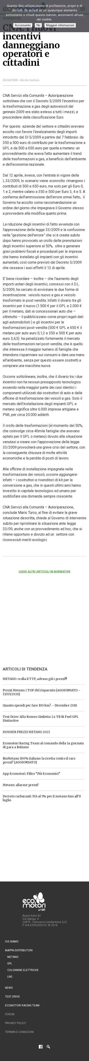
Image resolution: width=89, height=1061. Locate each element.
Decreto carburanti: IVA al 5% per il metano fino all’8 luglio (42, 798)
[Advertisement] (37, 626)
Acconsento (23, 25)
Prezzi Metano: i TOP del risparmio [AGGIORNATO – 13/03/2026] (42, 692)
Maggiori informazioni (60, 25)
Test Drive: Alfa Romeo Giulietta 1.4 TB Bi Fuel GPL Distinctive (41, 719)
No (38, 25)
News (9, 987)
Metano (12, 957)
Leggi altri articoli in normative (44, 571)
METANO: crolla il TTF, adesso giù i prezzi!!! (35, 679)
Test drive (12, 996)
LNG (9, 976)
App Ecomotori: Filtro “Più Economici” (31, 774)
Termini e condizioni (19, 1032)
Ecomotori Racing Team (22, 1005)
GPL (9, 963)
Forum (9, 1014)
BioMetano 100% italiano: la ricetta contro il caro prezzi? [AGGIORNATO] (39, 760)
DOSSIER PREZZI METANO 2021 (26, 732)
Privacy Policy (15, 1023)
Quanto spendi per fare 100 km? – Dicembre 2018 (40, 705)
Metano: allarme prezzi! (20, 785)
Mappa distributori (19, 950)
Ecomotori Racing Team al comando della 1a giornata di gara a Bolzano (43, 745)
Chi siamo (11, 941)
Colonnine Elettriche (23, 970)
